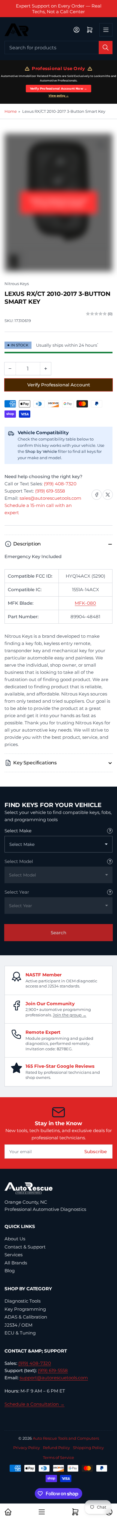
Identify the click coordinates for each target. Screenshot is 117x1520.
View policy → (59, 95)
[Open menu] (105, 29)
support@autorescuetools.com (54, 1377)
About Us (14, 1239)
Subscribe (95, 1151)
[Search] (105, 47)
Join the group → (69, 1014)
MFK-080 (85, 603)
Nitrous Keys (16, 283)
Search (58, 932)
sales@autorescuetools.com (50, 498)
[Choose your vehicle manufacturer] (109, 831)
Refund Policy (56, 1447)
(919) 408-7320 (60, 484)
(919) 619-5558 (50, 491)
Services (13, 1254)
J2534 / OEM (18, 1325)
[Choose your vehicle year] (109, 892)
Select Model (18, 861)
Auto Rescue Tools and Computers (66, 1438)
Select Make (18, 831)
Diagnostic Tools (22, 1301)
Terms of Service (58, 1457)
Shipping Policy (88, 1447)
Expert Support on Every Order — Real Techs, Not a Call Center (58, 8)
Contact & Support (25, 1247)
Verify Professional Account (58, 385)
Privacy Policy (26, 1447)
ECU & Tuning (20, 1333)
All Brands (15, 1263)
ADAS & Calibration (25, 1317)
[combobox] (58, 47)
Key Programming (25, 1309)
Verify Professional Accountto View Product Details (59, 202)
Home (10, 111)
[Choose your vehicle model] (109, 861)
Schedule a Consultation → (34, 1404)
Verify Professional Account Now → (58, 89)
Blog (9, 1270)
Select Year (16, 892)
